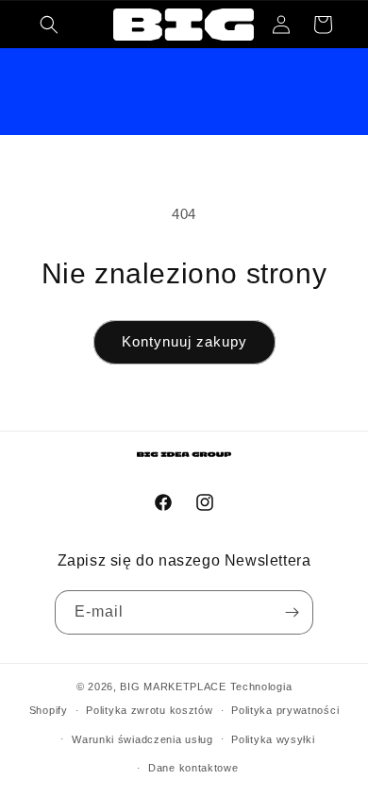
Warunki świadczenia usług (142, 739)
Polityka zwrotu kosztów (149, 710)
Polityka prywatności (285, 710)
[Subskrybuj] (291, 612)
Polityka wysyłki (272, 739)
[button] (49, 24)
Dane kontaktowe (193, 767)
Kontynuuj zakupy (184, 341)
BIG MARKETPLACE (173, 686)
